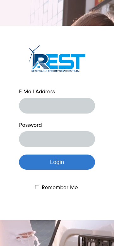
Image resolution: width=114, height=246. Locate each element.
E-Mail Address (37, 92)
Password (30, 125)
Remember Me (60, 187)
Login (57, 162)
